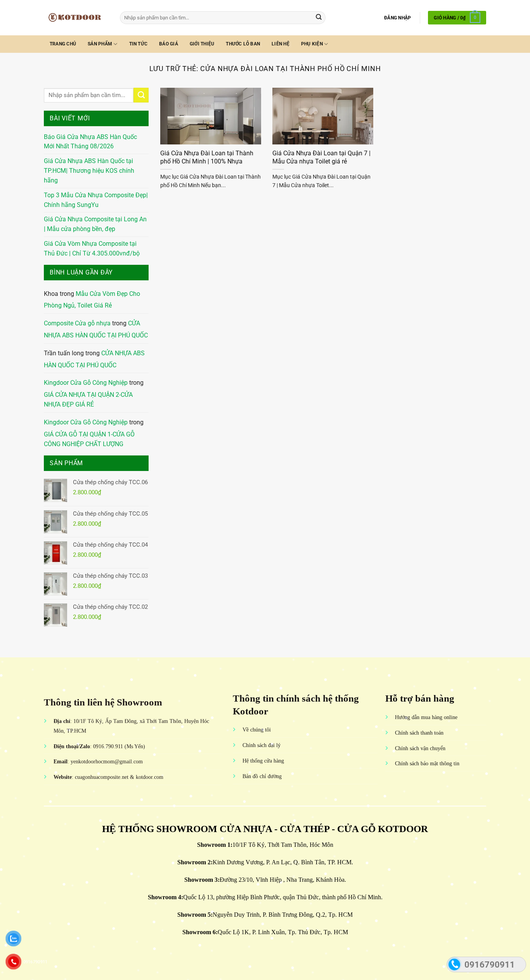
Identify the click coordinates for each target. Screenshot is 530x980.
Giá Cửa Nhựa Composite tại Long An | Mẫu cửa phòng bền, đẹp (95, 224)
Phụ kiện (312, 44)
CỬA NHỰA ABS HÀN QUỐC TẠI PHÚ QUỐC (96, 329)
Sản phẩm (100, 44)
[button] (397, 18)
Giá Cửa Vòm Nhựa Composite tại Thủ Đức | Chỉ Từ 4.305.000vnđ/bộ (92, 248)
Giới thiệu (202, 44)
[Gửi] (318, 17)
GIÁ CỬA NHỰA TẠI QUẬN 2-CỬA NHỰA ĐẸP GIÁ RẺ (88, 399)
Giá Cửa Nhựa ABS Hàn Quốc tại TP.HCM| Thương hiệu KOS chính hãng (89, 171)
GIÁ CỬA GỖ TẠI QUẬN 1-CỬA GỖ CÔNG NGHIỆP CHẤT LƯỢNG (89, 439)
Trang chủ (63, 44)
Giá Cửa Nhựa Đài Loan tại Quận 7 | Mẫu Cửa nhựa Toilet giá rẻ (321, 157)
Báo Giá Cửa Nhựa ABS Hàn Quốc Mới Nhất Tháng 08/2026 (90, 142)
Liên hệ (280, 44)
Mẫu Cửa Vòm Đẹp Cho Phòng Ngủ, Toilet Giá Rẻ (92, 299)
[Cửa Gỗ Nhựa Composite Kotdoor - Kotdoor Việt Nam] (76, 17)
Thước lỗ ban (243, 44)
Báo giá (168, 44)
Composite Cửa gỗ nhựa (77, 323)
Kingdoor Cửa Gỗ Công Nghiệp (86, 382)
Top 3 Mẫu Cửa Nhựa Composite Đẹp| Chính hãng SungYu (96, 200)
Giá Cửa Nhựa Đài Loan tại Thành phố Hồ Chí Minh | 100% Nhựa (206, 157)
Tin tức (138, 44)
